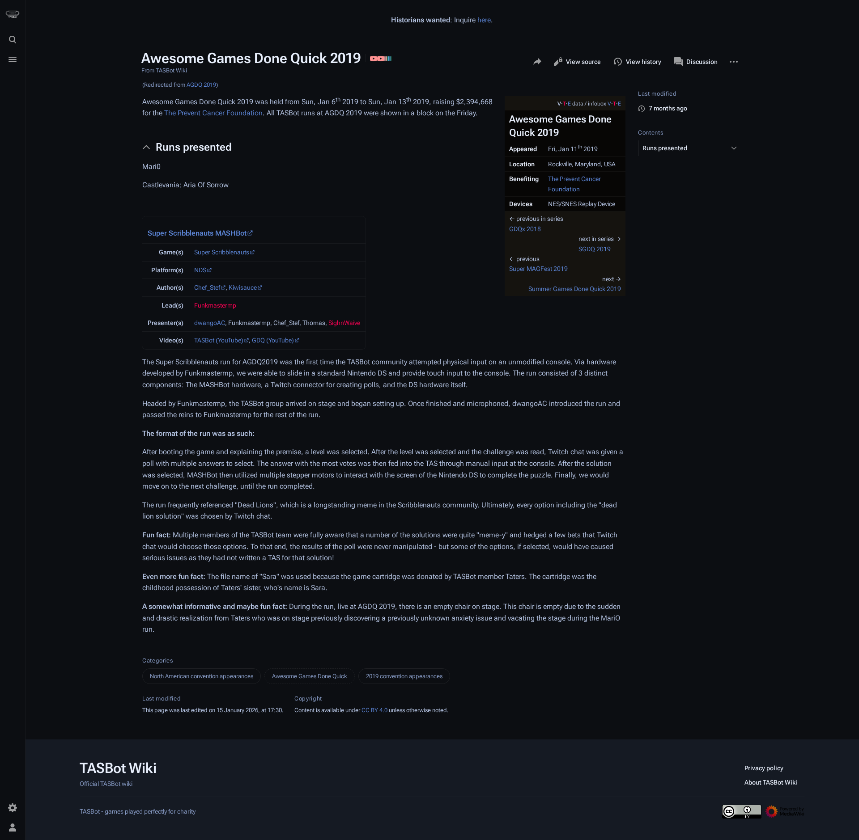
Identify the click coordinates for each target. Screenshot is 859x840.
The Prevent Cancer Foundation (213, 113)
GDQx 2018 (525, 228)
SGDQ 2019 (594, 249)
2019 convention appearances (404, 676)
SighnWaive (344, 322)
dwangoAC (209, 322)
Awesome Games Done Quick (309, 676)
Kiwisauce (243, 287)
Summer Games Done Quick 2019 (574, 288)
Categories (157, 660)
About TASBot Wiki (770, 782)
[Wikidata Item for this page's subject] (387, 57)
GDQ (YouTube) (273, 340)
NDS (200, 270)
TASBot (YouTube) (218, 340)
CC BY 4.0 (374, 710)
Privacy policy (763, 768)
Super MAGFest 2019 (538, 268)
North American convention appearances (201, 676)
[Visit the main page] (12, 14)
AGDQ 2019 (201, 84)
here (484, 20)
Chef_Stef (207, 287)
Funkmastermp (215, 305)
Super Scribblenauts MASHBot (197, 233)
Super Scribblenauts (221, 252)
